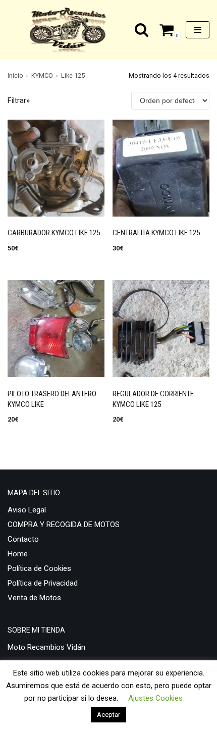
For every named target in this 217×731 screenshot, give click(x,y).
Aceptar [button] (108, 714)
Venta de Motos (34, 597)
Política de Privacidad (43, 583)
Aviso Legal (27, 509)
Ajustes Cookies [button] (155, 698)
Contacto (23, 539)
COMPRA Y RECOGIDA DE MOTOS (64, 524)
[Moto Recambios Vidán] (71, 30)
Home (18, 553)
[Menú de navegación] (197, 29)
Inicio (15, 75)
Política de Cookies (39, 568)
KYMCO (42, 75)
